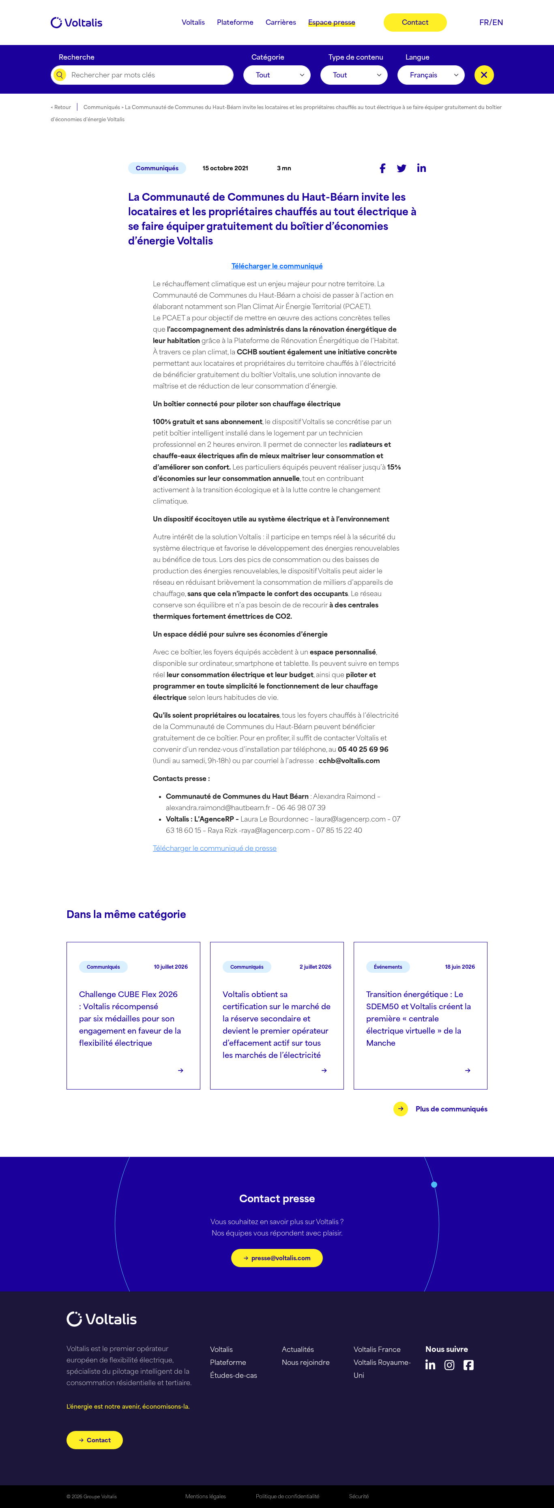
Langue (417, 55)
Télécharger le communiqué (277, 266)
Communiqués (157, 168)
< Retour (61, 107)
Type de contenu (356, 55)
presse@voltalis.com (281, 1258)
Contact (99, 1440)
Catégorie (267, 55)
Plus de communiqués (451, 1109)
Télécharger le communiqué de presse (215, 848)
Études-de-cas (233, 1375)
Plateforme (228, 1362)
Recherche (76, 55)
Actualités (298, 1349)
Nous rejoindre (306, 1362)
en (497, 22)
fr (484, 22)
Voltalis (221, 1349)
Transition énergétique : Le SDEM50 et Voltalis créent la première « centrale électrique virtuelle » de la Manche (418, 1018)
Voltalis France (377, 1349)
